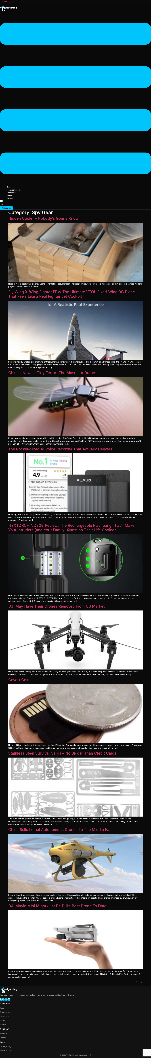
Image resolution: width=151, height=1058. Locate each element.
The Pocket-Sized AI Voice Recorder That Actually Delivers (60, 449)
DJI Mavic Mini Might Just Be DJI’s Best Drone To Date (57, 906)
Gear (8, 187)
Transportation (13, 190)
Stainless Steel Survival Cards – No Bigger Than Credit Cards (62, 753)
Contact (3, 1038)
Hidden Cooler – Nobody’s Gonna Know (43, 218)
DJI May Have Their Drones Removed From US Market (56, 606)
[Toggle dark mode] (2, 204)
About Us (3, 1034)
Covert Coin (18, 680)
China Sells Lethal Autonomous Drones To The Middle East (60, 829)
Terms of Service (7, 1051)
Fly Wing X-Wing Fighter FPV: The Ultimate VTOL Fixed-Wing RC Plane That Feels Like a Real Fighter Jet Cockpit (71, 294)
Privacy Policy (5, 1047)
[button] (75, 99)
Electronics (11, 193)
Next (139, 982)
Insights (9, 198)
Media (9, 195)
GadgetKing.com (7, 1)
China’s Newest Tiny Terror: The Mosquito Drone (51, 372)
